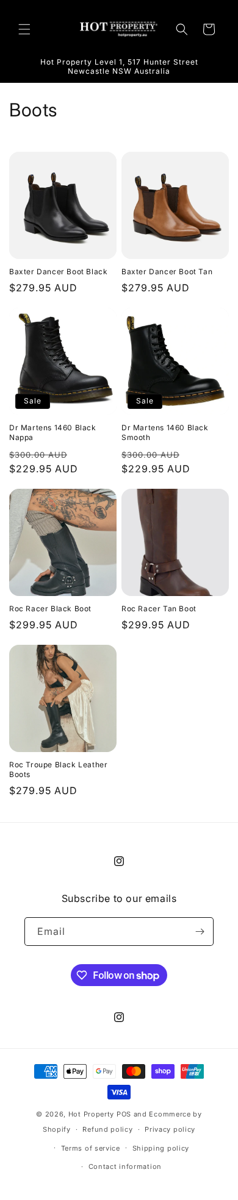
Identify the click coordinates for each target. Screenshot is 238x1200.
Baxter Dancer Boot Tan (166, 271)
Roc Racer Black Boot (50, 608)
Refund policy (107, 1129)
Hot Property (91, 1114)
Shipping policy (161, 1148)
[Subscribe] (199, 931)
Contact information (125, 1166)
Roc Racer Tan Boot (159, 608)
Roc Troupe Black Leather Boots (58, 769)
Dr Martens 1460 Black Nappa (52, 432)
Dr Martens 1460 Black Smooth (165, 432)
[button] (24, 29)
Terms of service (90, 1148)
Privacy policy (170, 1129)
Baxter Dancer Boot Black (58, 271)
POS (124, 1114)
